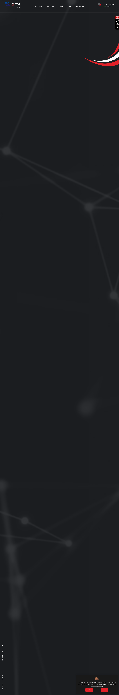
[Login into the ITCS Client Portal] (117, 24)
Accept (105, 690)
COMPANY (51, 6)
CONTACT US (79, 6)
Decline (89, 690)
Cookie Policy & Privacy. (97, 686)
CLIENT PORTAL (65, 6)
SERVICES (38, 6)
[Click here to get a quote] (117, 21)
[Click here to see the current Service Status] (117, 28)
